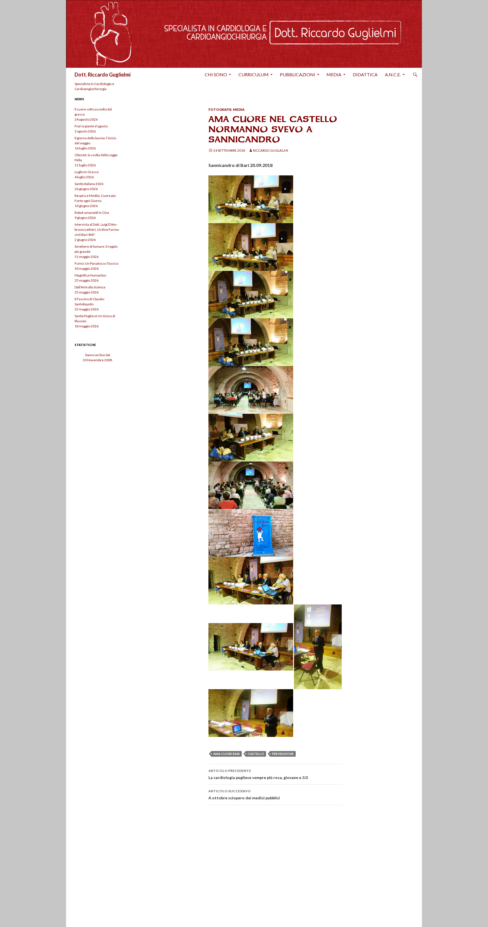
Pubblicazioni (297, 74)
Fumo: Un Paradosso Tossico (96, 263)
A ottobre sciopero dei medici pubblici (244, 794)
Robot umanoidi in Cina (92, 212)
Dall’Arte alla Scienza (90, 287)
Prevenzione (283, 754)
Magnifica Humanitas (90, 275)
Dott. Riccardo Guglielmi (102, 74)
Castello (256, 754)
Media (333, 74)
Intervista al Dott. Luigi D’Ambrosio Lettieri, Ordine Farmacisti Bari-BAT (97, 229)
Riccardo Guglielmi (270, 150)
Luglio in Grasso (87, 172)
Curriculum (253, 74)
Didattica (365, 74)
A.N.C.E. (393, 74)
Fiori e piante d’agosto (91, 126)
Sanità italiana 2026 (89, 184)
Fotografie (220, 109)
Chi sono (216, 74)
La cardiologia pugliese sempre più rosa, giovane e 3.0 (258, 774)
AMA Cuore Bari (226, 754)
